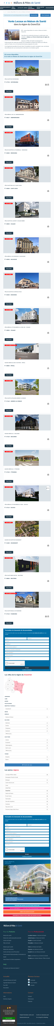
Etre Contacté (45, 15)
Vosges (6, 754)
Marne (6, 701)
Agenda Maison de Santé (9, 982)
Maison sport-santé (8, 946)
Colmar (26, 740)
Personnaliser (8, 1020)
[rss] (11, 3)
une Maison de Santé (34, 946)
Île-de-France (27, 796)
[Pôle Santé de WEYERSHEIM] (27, 68)
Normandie (26, 798)
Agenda (26, 7)
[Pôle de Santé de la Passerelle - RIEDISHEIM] (27, 139)
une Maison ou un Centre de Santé (38, 955)
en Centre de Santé (34, 940)
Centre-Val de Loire (26, 782)
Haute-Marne (8, 703)
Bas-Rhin (7, 720)
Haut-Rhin (7, 737)
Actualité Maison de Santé (9, 980)
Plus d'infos (9, 91)
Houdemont (26, 708)
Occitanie (26, 804)
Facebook (32, 980)
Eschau (26, 725)
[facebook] (4, 3)
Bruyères (26, 756)
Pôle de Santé (6, 943)
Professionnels (50, 7)
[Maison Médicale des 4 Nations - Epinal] (27, 351)
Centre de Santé (7, 940)
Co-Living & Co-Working (42, 1017)
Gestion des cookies (41, 1023)
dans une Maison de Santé (36, 952)
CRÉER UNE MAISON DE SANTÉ (27, 911)
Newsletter (6, 987)
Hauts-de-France (26, 793)
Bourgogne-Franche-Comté (12, 777)
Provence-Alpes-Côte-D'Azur (26, 809)
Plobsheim (26, 728)
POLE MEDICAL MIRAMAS (9, 862)
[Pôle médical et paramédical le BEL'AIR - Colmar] (27, 316)
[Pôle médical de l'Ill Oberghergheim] (27, 103)
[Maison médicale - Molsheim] (27, 422)
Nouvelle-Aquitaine (27, 801)
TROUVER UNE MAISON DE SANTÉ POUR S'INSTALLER (27, 905)
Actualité (20, 7)
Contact (30, 996)
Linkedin (32, 985)
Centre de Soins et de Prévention (11, 952)
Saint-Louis (26, 748)
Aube (6, 698)
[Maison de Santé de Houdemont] (27, 529)
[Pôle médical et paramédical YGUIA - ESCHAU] (27, 493)
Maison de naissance (8, 949)
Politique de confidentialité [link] (8, 1023)
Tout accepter (8, 1018)
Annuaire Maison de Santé (5, 8)
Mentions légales (7, 999)
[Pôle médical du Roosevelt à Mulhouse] (27, 245)
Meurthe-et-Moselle (10, 705)
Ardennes (7, 696)
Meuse (6, 711)
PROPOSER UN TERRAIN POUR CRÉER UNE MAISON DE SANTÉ (27, 915)
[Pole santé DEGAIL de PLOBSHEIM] (27, 600)
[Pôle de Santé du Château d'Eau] (27, 281)
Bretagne (26, 780)
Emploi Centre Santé (40, 8)
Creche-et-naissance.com (42, 1014)
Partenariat (31, 999)
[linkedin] (9, 3)
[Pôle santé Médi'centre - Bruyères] (27, 564)
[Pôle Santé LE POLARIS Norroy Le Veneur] (27, 387)
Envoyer (27, 667)
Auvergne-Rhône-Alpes (27, 774)
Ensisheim (26, 742)
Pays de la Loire (26, 806)
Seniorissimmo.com (24, 1017)
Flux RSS (5, 985)
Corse (7, 785)
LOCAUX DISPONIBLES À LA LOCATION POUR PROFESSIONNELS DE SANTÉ (27, 908)
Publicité (30, 1001)
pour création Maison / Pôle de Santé (39, 958)
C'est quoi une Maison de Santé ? (11, 968)
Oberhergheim (26, 745)
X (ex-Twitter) (33, 982)
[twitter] (7, 3)
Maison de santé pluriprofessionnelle (12, 938)
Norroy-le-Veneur (26, 717)
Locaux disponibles (31, 8)
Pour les (9, 932)
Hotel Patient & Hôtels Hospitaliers (11, 959)
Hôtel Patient (13, 8)
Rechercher (34, 15)
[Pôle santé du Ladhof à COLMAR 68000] (27, 210)
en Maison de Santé (37, 935)
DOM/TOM (8, 788)
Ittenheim (26, 723)
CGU (4, 996)
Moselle (7, 714)
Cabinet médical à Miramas (11, 895)
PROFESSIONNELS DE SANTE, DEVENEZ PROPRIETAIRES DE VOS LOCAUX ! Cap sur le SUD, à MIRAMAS (14, 899)
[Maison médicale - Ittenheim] (27, 458)
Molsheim (26, 731)
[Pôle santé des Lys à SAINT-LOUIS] (27, 174)
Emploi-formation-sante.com (27, 1014)
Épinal (26, 759)
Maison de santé (7, 935)
